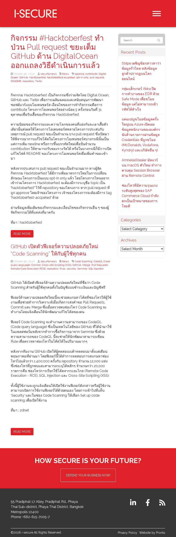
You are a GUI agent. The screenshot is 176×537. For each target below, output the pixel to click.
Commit (36, 264)
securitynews (49, 73)
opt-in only (82, 77)
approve (79, 73)
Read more (22, 233)
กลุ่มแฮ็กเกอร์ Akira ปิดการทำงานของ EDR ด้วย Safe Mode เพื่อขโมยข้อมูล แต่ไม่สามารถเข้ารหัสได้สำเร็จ (140, 99)
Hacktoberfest (37, 77)
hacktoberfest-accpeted (61, 77)
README (16, 81)
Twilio (38, 81)
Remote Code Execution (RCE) (28, 268)
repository (28, 81)
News (65, 73)
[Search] (159, 40)
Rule (62, 268)
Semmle (82, 268)
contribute (91, 73)
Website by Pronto (152, 532)
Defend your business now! (88, 475)
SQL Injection (96, 268)
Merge (86, 264)
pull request (97, 77)
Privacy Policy (127, 532)
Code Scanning (83, 261)
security (71, 268)
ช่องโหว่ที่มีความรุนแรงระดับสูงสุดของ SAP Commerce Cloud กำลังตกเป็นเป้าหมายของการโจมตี (140, 195)
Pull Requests (99, 264)
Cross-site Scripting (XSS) (56, 264)
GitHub (23, 77)
